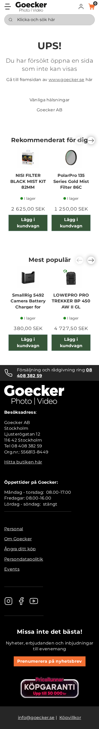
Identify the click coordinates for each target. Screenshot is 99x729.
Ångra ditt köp (20, 548)
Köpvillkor (70, 717)
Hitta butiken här (23, 462)
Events (12, 569)
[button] (81, 6)
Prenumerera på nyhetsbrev (49, 661)
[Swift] (31, 7)
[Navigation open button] (7, 6)
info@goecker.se (36, 717)
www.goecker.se (66, 79)
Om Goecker (18, 538)
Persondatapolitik (23, 559)
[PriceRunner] (50, 687)
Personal (13, 528)
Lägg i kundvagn (28, 222)
